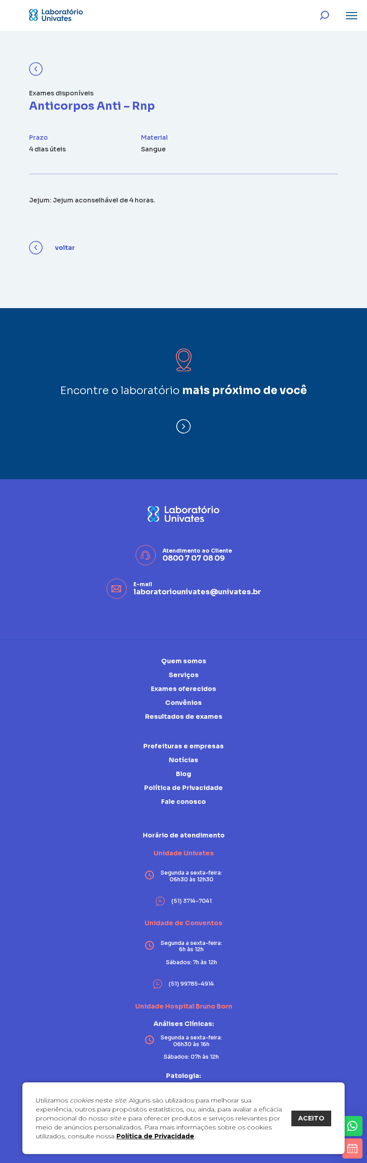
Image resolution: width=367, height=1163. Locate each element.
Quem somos (183, 661)
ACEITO (311, 1118)
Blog (183, 774)
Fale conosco (183, 802)
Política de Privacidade (155, 1136)
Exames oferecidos (183, 689)
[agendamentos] (352, 1148)
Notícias (183, 760)
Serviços (184, 675)
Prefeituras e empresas (183, 746)
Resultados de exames (183, 716)
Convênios (183, 703)
